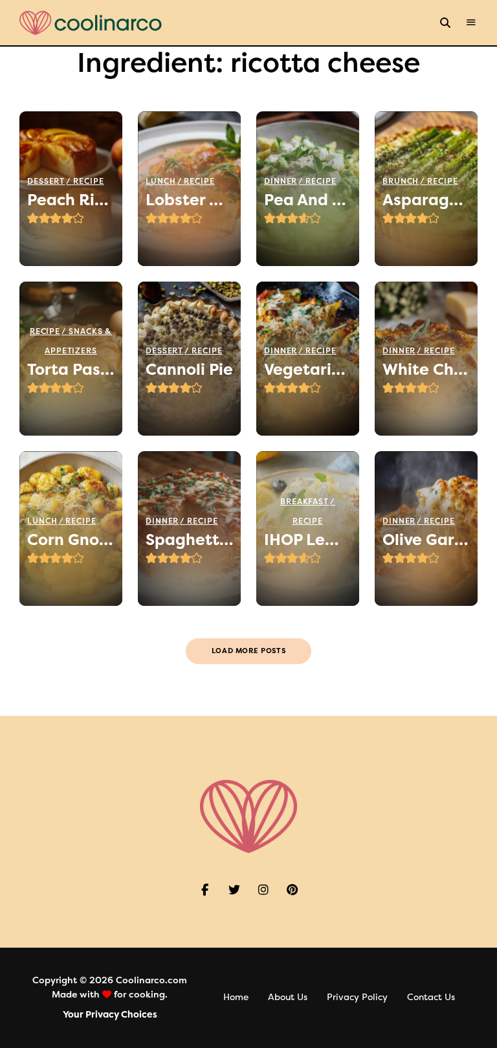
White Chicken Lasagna (426, 370)
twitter (233, 890)
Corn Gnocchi (71, 540)
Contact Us (431, 997)
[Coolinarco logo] (90, 23)
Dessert (46, 181)
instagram (263, 890)
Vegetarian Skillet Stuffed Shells (307, 370)
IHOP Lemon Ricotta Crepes (307, 540)
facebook (204, 890)
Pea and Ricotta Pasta (307, 200)
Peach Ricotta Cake (71, 200)
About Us (287, 997)
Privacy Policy (357, 997)
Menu (471, 23)
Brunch (400, 181)
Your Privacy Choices (110, 1014)
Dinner (280, 181)
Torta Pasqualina (71, 370)
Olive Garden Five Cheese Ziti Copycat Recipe (426, 540)
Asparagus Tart (426, 200)
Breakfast (304, 501)
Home (235, 997)
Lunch (161, 181)
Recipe (88, 181)
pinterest (292, 890)
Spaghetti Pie (189, 540)
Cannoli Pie (189, 370)
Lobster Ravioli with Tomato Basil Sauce (189, 200)
